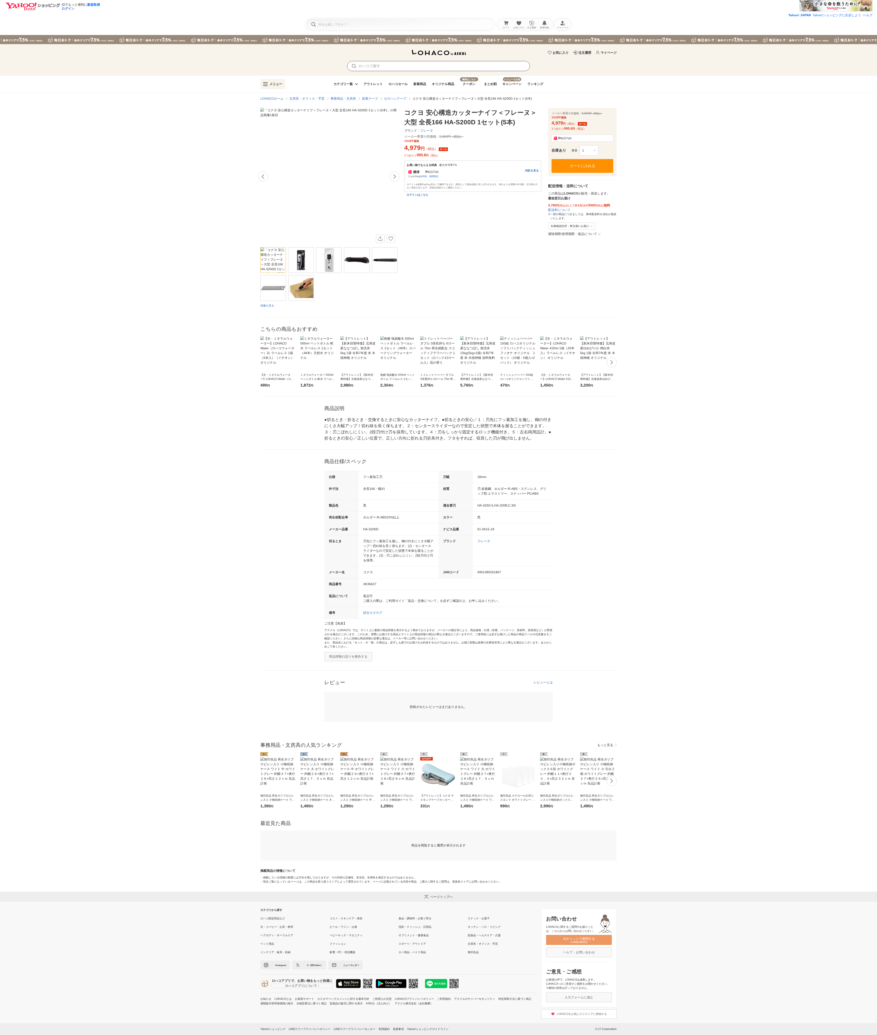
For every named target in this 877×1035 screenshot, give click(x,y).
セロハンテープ (395, 98)
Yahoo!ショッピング (272, 1029)
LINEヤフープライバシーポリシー (309, 1029)
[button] (589, 150)
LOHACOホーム (271, 98)
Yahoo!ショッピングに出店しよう (837, 15)
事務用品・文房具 (343, 98)
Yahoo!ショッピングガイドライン (428, 1029)
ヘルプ (867, 15)
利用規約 (384, 1029)
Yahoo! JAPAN (799, 15)
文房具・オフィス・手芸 (307, 98)
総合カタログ (372, 612)
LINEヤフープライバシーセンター (354, 1029)
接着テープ (370, 98)
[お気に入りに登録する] (390, 239)
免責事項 (398, 1029)
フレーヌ (483, 541)
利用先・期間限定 (429, 176)
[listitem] (295, 918)
